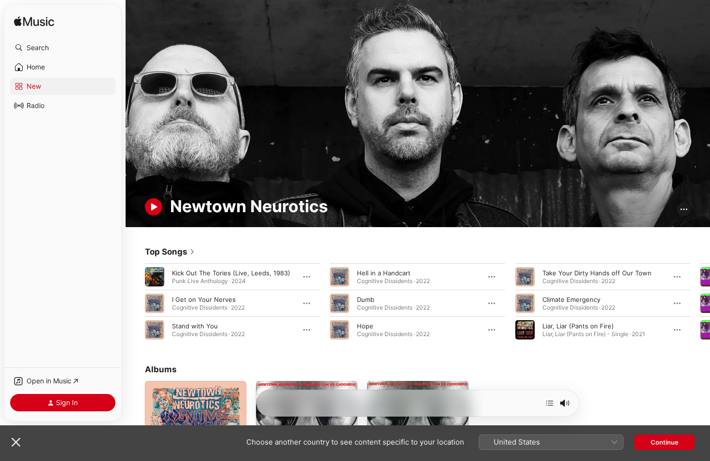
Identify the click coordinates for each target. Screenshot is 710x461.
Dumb (365, 299)
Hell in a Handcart (384, 272)
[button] (63, 48)
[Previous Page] (135, 302)
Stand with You (195, 325)
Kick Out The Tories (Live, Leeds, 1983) (231, 272)
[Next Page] (700, 302)
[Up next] (549, 403)
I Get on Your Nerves (204, 299)
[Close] (16, 442)
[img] (34, 21)
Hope (365, 325)
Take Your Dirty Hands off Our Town (597, 272)
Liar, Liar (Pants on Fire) (578, 325)
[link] (170, 251)
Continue (665, 442)
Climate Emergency (571, 299)
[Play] (153, 207)
